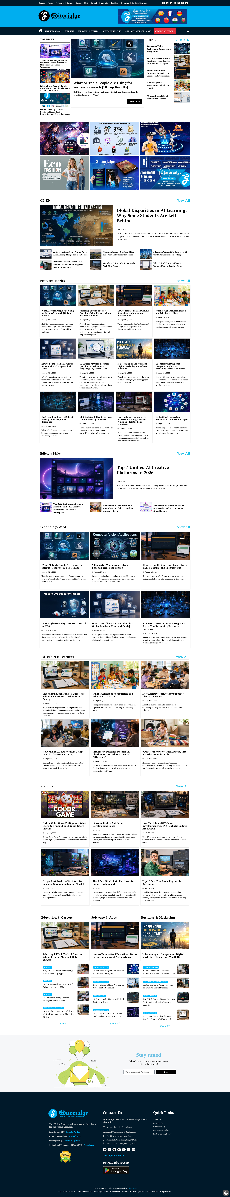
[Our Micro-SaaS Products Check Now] (114, 138)
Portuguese (60, 3)
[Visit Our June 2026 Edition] (114, 173)
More (148, 31)
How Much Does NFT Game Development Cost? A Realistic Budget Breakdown (164, 826)
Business (69, 31)
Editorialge (132, 1188)
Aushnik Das (74, 1136)
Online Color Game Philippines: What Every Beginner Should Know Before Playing (64, 826)
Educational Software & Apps (53, 1008)
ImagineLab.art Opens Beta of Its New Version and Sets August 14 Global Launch (168, 508)
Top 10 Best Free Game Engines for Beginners (162, 882)
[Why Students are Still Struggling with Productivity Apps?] (83, 969)
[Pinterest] (171, 3)
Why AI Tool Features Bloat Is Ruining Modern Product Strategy (169, 264)
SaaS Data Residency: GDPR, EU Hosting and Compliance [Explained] (57, 419)
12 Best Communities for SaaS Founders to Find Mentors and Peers (159, 972)
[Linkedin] (175, 3)
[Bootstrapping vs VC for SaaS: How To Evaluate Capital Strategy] (183, 983)
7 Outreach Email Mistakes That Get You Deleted (158, 97)
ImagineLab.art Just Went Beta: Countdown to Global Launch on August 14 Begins (118, 508)
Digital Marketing (112, 31)
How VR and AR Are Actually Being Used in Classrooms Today (63, 753)
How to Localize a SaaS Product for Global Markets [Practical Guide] (57, 366)
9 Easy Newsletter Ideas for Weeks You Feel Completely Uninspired (157, 1017)
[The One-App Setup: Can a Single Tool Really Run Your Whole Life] (133, 1012)
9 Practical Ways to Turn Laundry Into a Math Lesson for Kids (164, 753)
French (50, 3)
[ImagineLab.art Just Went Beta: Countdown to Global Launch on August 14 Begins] (95, 507)
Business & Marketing (151, 967)
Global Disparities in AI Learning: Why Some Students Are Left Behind (152, 215)
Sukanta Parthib (73, 1132)
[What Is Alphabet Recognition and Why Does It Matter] (182, 85)
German (70, 3)
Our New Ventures (164, 31)
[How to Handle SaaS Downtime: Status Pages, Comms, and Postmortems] (182, 73)
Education (47, 967)
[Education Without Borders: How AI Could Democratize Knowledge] (146, 254)
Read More (135, 101)
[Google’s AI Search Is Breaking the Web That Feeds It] (95, 265)
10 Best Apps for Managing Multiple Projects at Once (109, 1000)
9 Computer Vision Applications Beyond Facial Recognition (159, 49)
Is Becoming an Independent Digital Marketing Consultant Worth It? (132, 366)
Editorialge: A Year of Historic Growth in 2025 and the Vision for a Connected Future (55, 88)
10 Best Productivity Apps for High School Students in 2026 (58, 985)
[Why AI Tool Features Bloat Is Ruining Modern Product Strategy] (146, 265)
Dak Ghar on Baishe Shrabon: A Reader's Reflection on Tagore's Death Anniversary (68, 264)
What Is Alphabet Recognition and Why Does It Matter (159, 85)
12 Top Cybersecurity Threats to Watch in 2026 (63, 625)
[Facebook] (163, 3)
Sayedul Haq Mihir (71, 1140)
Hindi (86, 3)
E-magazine (103, 3)
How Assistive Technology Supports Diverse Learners (163, 695)
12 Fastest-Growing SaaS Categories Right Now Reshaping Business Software (170, 366)
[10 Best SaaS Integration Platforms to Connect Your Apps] (133, 969)
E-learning (125, 3)
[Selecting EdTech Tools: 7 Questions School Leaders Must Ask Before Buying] (182, 61)
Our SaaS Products (134, 31)
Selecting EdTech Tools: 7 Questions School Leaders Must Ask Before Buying (158, 61)
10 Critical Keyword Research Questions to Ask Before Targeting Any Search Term (94, 366)
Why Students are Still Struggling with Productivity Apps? (57, 972)
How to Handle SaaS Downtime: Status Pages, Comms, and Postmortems (158, 73)
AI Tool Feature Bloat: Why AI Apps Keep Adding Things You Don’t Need (70, 253)
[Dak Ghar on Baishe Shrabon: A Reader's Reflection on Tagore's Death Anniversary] (46, 265)
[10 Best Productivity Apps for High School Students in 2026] (83, 982)
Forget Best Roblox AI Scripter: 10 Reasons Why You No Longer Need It (63, 882)
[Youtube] (186, 3)
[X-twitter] (167, 3)
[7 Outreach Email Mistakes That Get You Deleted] (182, 97)
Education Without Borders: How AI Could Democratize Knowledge (170, 253)
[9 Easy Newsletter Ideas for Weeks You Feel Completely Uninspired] (183, 1015)
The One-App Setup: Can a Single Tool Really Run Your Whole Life (107, 1015)
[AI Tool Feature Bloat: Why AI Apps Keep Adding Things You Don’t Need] (46, 254)
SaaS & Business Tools (101, 967)
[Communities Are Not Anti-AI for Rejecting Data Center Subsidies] (95, 254)
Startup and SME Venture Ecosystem (155, 981)
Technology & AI (53, 31)
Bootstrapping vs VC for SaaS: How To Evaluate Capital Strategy (158, 986)
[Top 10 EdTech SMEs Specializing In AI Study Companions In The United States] (83, 1010)
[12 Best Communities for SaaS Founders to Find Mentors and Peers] (183, 969)
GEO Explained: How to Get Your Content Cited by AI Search (96, 418)
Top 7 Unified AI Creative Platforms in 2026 (143, 469)
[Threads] (182, 3)
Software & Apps (99, 996)
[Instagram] (178, 3)
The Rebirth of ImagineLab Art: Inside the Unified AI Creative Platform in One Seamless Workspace (54, 63)
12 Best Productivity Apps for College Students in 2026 (56, 999)
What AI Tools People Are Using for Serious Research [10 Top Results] (102, 85)
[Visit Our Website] (64, 138)
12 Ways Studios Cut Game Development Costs (108, 824)
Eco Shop (114, 3)
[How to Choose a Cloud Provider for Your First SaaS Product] (133, 983)
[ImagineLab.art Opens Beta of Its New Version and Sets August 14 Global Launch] (146, 507)
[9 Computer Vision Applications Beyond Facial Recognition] (182, 48)
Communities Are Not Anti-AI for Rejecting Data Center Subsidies (118, 253)
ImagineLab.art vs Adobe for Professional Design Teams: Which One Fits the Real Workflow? (132, 421)
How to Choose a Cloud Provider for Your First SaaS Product (108, 986)
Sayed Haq (122, 229)
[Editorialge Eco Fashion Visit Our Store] (64, 173)
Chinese (79, 3)
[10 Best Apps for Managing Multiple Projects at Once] (133, 997)
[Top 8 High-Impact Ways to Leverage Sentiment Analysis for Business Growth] (183, 997)
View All (182, 40)
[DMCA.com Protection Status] (65, 1162)
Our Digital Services (139, 3)
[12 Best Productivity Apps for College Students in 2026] (83, 996)
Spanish (42, 3)
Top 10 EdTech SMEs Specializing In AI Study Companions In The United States (59, 1014)
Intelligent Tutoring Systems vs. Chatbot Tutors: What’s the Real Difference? (111, 754)
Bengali (94, 3)
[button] (188, 31)
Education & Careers (88, 31)
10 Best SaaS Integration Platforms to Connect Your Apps (172, 418)
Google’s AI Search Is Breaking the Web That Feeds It (119, 264)
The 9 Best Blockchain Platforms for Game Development (114, 882)
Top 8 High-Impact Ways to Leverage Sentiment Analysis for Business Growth (159, 1002)
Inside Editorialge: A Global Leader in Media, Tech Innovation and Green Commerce (55, 111)
